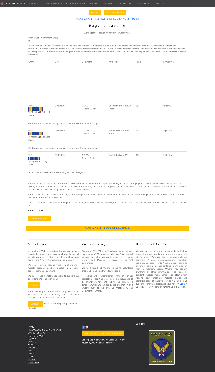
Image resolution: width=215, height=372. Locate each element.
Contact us (35, 304)
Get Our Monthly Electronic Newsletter (103, 333)
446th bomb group (39, 218)
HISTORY (94, 3)
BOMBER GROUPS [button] (52, 3)
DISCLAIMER (33, 362)
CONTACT (159, 3)
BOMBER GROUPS (36, 332)
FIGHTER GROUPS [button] (74, 3)
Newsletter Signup (115, 12)
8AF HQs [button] (33, 3)
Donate (94, 12)
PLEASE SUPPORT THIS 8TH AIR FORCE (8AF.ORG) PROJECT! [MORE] (107, 19)
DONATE (108, 3)
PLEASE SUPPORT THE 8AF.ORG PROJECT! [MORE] (107, 228)
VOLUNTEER (143, 3)
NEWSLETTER (124, 3)
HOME (31, 326)
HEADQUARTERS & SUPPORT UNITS (44, 329)
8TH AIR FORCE (14, 3)
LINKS (30, 356)
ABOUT (31, 350)
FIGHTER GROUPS (36, 335)
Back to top (141, 323)
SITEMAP (32, 359)
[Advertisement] (107, 82)
